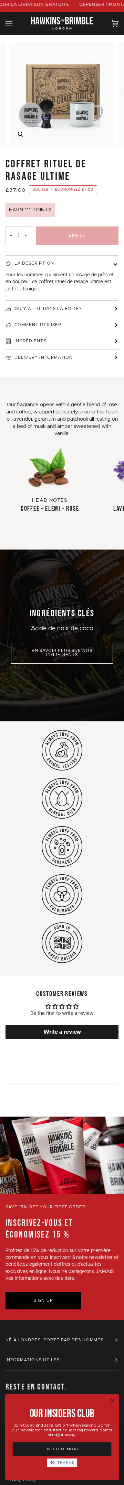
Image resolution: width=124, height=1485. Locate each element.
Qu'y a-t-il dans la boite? (48, 309)
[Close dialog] (112, 1400)
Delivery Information (43, 357)
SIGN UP (43, 1301)
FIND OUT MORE (62, 1449)
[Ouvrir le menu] (16, 23)
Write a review (62, 1032)
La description (34, 263)
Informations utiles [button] (33, 1360)
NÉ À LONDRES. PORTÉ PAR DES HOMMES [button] (54, 1340)
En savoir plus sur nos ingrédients (62, 653)
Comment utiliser (37, 325)
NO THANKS (62, 1462)
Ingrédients (30, 341)
